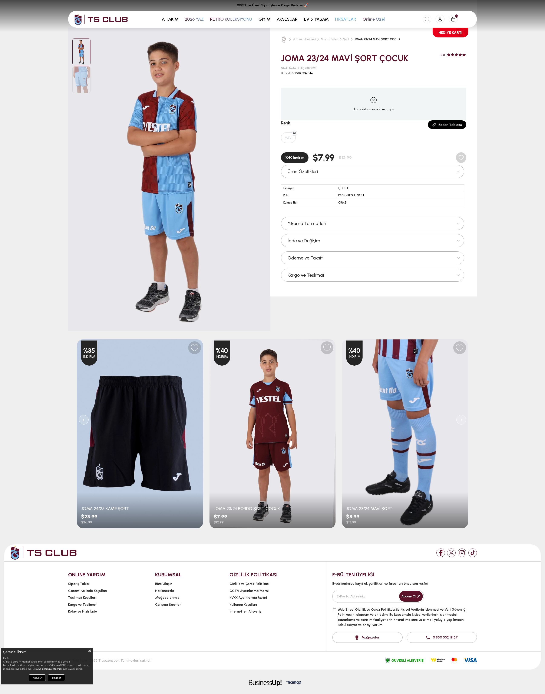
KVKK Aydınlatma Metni (248, 598)
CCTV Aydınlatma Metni (249, 591)
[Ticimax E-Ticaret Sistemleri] (293, 683)
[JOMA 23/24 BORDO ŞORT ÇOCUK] (272, 433)
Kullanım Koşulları (243, 605)
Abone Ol (408, 596)
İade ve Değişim (304, 241)
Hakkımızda (164, 591)
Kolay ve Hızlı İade (82, 611)
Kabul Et (37, 677)
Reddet (56, 677)
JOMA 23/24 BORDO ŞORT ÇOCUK (247, 508)
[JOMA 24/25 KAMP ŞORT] (140, 433)
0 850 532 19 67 (445, 637)
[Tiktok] (472, 553)
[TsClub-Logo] (44, 552)
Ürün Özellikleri (303, 171)
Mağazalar (370, 637)
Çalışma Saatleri (168, 605)
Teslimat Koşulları (82, 598)
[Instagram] (462, 553)
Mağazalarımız (167, 598)
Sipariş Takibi (79, 584)
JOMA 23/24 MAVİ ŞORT (369, 508)
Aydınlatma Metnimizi (49, 668)
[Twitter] (451, 553)
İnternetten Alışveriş (245, 611)
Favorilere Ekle (194, 347)
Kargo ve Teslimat (306, 275)
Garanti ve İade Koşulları (87, 591)
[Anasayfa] (284, 39)
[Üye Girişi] (440, 19)
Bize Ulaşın (163, 584)
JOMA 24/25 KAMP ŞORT (105, 508)
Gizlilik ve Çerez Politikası (249, 584)
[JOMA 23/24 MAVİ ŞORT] (405, 433)
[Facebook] (440, 553)
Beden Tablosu (450, 125)
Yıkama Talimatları (307, 223)
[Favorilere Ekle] (461, 157)
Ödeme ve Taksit (305, 258)
